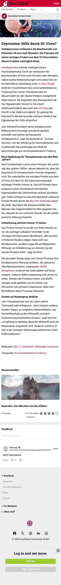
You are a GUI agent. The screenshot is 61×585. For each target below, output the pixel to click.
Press (5, 492)
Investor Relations (12, 487)
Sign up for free (30, 569)
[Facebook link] (14, 533)
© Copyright (6, 413)
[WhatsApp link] (46, 533)
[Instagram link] (30, 533)
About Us (7, 481)
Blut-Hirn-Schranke (40, 200)
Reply (5, 460)
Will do (30, 561)
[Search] (57, 10)
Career (6, 498)
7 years (55, 449)
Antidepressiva (9, 67)
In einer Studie (46, 83)
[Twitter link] (22, 533)
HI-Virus (44, 108)
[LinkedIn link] (38, 533)
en (13, 270)
